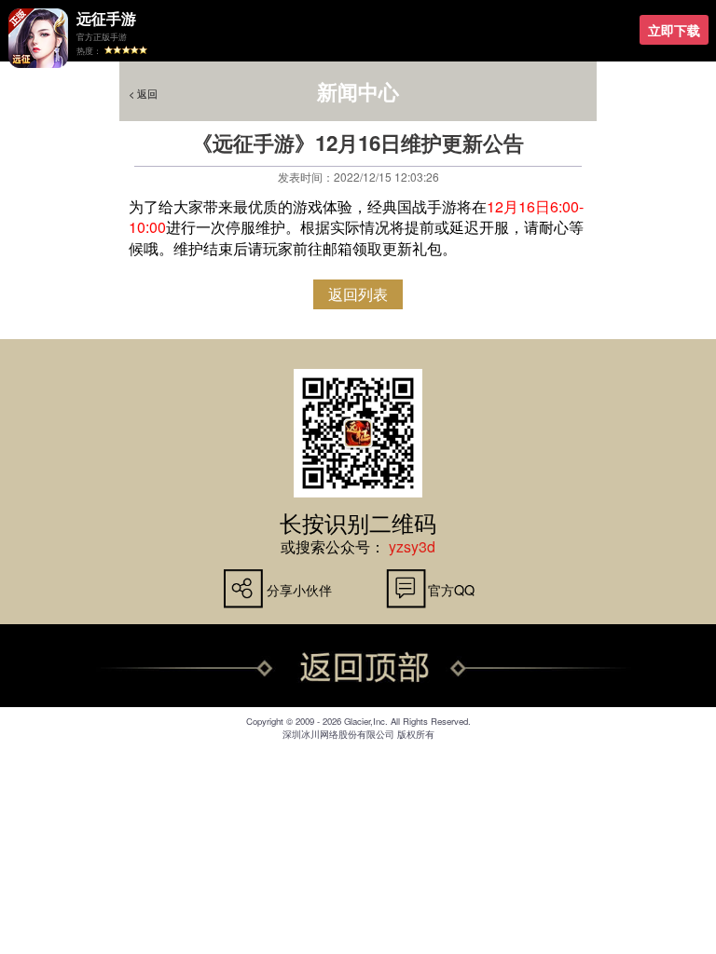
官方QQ (451, 589)
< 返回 (143, 94)
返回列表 (358, 294)
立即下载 (674, 29)
